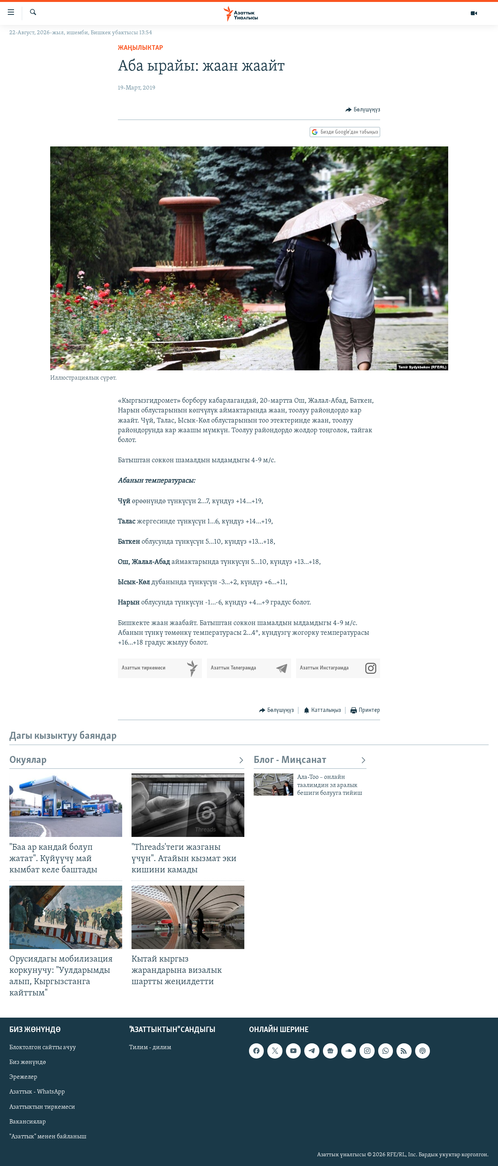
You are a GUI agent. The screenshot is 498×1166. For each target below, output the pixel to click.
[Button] (362, 110)
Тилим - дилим (150, 1047)
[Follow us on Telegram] (311, 1050)
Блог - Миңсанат (290, 760)
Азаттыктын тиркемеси (42, 1107)
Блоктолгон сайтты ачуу (42, 1047)
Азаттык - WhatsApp (37, 1092)
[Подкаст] (422, 1050)
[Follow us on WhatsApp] (385, 1050)
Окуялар (28, 760)
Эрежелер (23, 1077)
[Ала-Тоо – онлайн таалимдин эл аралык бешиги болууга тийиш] (273, 784)
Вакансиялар (27, 1121)
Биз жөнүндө (27, 1062)
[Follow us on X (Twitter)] (274, 1050)
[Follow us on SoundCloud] (348, 1050)
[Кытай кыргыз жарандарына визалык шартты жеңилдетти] (188, 917)
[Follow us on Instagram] (366, 1050)
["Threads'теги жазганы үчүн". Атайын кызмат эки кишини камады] (188, 805)
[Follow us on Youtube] (293, 1050)
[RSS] (403, 1050)
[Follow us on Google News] (330, 1050)
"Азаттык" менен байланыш (47, 1136)
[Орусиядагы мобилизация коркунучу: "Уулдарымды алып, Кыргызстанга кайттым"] (65, 917)
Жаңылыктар (140, 48)
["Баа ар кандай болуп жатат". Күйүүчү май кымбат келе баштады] (65, 805)
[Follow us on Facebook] (256, 1050)
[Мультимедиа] (474, 13)
